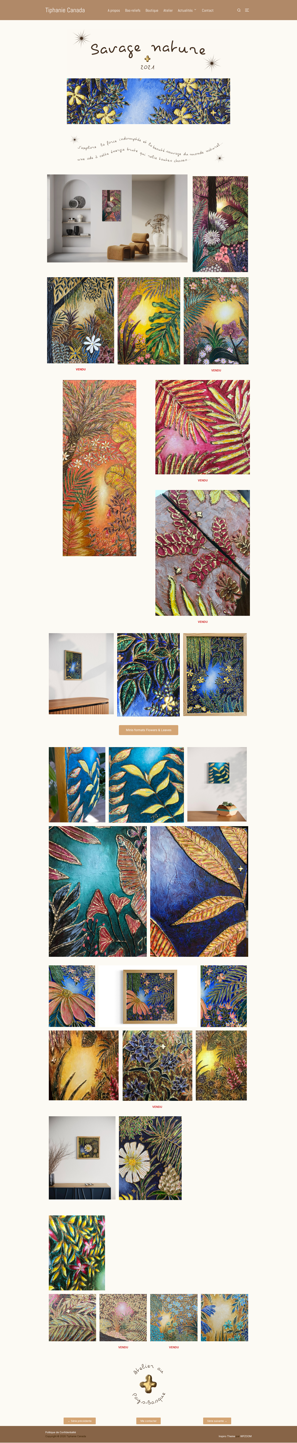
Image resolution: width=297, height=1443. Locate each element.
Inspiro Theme (227, 1436)
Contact (208, 10)
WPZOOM (246, 1436)
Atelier (168, 10)
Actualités (185, 10)
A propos (114, 10)
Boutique (152, 10)
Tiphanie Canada (65, 10)
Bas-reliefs (132, 10)
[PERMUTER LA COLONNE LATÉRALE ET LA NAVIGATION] (248, 10)
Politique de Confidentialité (60, 1432)
